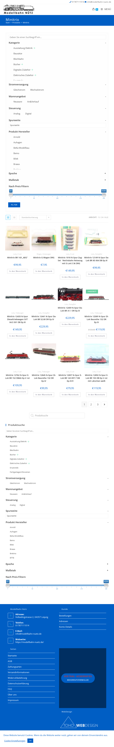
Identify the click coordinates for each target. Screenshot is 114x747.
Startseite (12, 655)
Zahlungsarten (15, 666)
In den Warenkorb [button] (17, 271)
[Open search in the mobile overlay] (57, 415)
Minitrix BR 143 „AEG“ (17, 257)
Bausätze (17, 53)
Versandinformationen (18, 672)
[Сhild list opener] (34, 48)
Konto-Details (65, 626)
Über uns (12, 694)
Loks (15, 254)
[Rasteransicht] (8, 217)
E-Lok (20, 254)
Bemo (16, 153)
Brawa (16, 164)
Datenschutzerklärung (18, 683)
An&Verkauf (33, 101)
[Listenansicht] (14, 217)
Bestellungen (65, 615)
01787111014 (78, 2)
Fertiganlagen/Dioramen (20, 472)
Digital (28, 113)
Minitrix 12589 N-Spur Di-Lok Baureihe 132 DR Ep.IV (97, 319)
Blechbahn (18, 58)
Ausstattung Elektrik (23, 48)
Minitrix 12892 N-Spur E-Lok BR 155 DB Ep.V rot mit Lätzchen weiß (96, 378)
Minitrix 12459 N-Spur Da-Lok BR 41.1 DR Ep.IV (70, 309)
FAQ (10, 689)
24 (102, 217)
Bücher (16, 64)
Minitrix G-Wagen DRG (43, 257)
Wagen (39, 254)
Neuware (17, 101)
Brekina (13, 553)
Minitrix (26, 22)
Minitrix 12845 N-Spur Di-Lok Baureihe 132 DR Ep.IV (44, 378)
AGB (10, 661)
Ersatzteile (14, 467)
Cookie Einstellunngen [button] (14, 740)
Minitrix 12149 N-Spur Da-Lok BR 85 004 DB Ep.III (96, 259)
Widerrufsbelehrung (17, 677)
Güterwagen (46, 254)
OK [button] (30, 740)
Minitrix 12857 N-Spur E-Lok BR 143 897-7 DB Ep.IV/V (70, 378)
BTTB (12, 557)
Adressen (63, 621)
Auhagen (17, 142)
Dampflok (98, 254)
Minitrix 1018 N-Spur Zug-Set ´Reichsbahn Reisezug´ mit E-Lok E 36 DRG (70, 260)
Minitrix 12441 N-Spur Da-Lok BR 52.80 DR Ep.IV (44, 318)
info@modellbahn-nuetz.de (99, 2)
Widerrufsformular (78, 678)
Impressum (13, 700)
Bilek (15, 158)
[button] (20, 228)
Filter (14, 205)
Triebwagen (20, 313)
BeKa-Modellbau (21, 147)
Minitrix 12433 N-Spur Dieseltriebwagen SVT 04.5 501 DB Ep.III (17, 319)
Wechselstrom (37, 89)
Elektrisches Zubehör (23, 75)
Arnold (16, 137)
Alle (106, 217)
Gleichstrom (19, 89)
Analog (16, 113)
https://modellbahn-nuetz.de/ (29, 642)
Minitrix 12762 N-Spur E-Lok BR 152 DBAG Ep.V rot (17, 376)
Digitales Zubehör (21, 69)
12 (99, 217)
